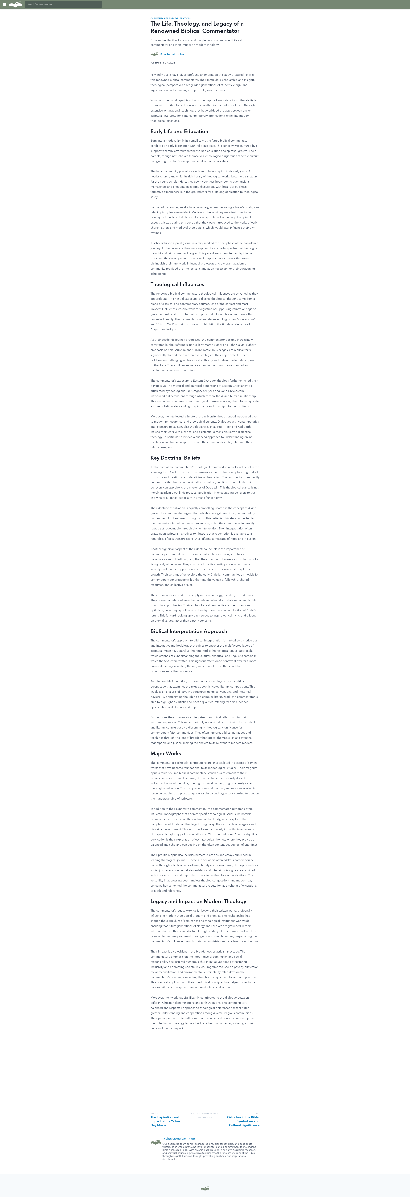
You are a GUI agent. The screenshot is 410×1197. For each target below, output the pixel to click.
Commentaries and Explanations (171, 18)
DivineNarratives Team (173, 54)
